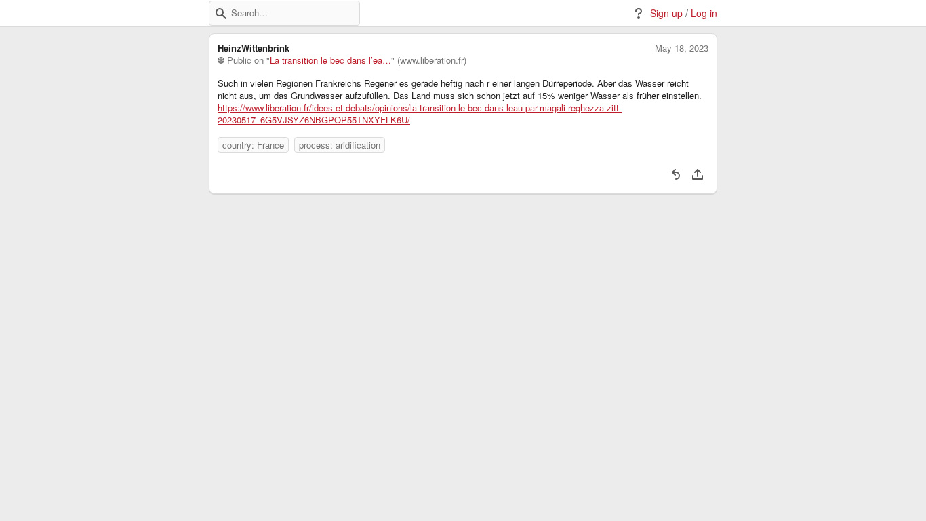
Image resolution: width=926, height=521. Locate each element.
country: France (253, 144)
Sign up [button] (666, 13)
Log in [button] (704, 13)
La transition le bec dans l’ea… (330, 60)
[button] (221, 13)
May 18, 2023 (681, 48)
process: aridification (339, 144)
